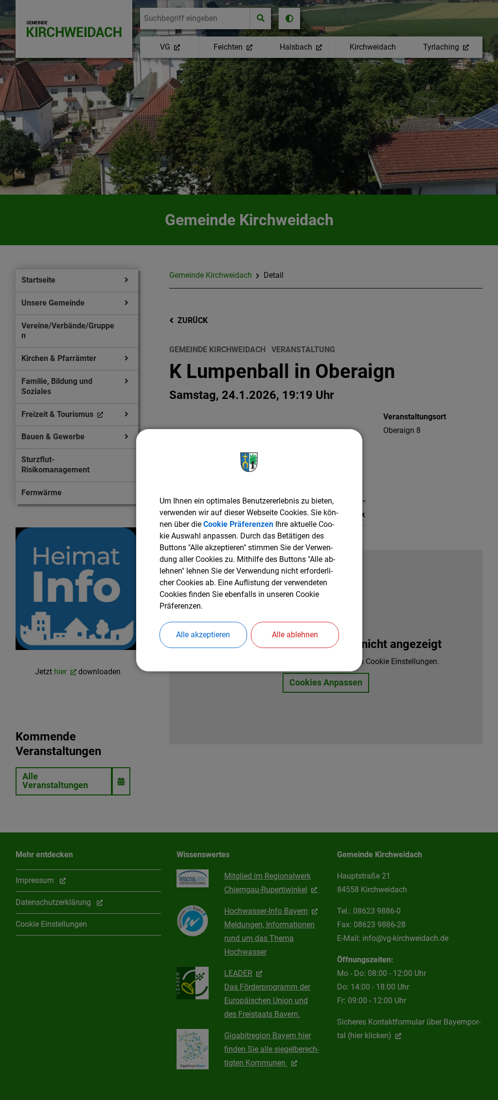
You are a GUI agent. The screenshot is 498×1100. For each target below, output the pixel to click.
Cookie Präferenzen (238, 524)
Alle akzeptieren (203, 634)
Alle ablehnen (295, 634)
